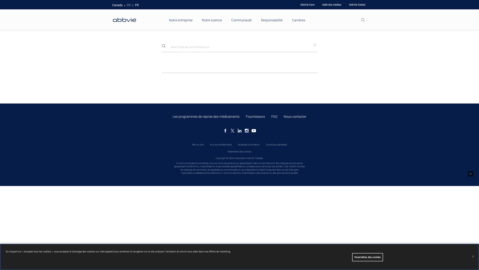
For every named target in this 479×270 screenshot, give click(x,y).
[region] (239, 257)
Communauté (241, 20)
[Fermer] (473, 256)
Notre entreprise (181, 20)
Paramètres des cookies (239, 151)
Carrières (298, 20)
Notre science (212, 20)
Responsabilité (272, 20)
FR (137, 5)
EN (129, 5)
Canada (117, 5)
